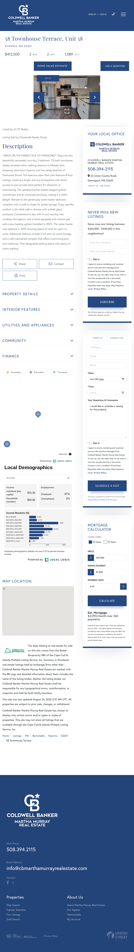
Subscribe (107, 302)
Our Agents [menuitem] (73, 910)
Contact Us (93, 186)
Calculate (107, 600)
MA (27, 735)
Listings (17, 735)
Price (91, 551)
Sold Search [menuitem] (13, 919)
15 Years (112, 541)
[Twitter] (13, 882)
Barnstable (39, 735)
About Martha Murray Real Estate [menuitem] (86, 905)
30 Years (97, 541)
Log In (103, 14)
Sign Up (92, 14)
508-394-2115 (100, 169)
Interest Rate (96, 580)
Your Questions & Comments (103, 400)
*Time (91, 386)
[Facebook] (8, 882)
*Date (91, 373)
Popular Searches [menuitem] (16, 910)
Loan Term (94, 537)
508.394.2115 (21, 849)
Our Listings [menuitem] (13, 914)
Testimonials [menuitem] (74, 914)
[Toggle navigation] (123, 14)
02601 (64, 735)
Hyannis (52, 735)
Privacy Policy (100, 289)
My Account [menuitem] (73, 919)
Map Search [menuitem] (13, 905)
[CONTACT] (114, 66)
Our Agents (105, 186)
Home (5, 735)
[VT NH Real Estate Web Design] (117, 936)
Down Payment (97, 565)
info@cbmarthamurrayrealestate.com (47, 868)
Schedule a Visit (116, 338)
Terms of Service (106, 500)
